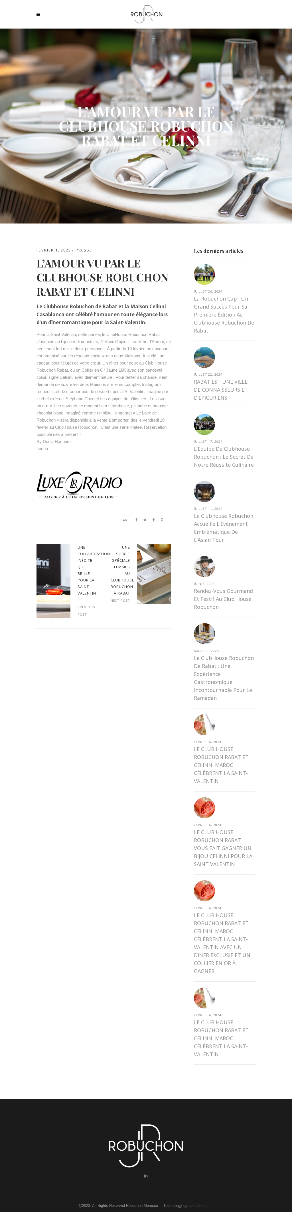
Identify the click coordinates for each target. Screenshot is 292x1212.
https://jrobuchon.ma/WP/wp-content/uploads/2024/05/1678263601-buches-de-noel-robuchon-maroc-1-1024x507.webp (154, 574)
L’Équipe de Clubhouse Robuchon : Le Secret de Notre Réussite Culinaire (224, 456)
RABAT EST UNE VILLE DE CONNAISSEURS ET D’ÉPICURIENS (221, 389)
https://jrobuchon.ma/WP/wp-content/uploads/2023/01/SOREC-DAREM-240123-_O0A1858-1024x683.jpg (53, 581)
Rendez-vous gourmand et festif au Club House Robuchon (223, 598)
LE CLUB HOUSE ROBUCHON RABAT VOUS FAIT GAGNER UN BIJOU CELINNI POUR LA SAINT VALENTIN (223, 848)
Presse (84, 250)
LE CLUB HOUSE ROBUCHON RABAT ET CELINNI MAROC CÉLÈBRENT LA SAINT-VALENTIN (221, 765)
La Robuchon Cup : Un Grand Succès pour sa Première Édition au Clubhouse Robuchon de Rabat (224, 314)
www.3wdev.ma (201, 1205)
